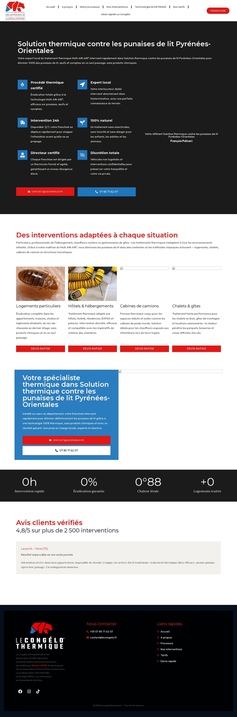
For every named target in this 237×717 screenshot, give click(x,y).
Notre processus (90, 6)
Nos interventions (117, 6)
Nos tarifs (179, 6)
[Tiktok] (38, 692)
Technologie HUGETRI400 (150, 6)
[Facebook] (20, 692)
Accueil (50, 6)
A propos (67, 6)
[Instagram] (29, 692)
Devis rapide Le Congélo (115, 14)
